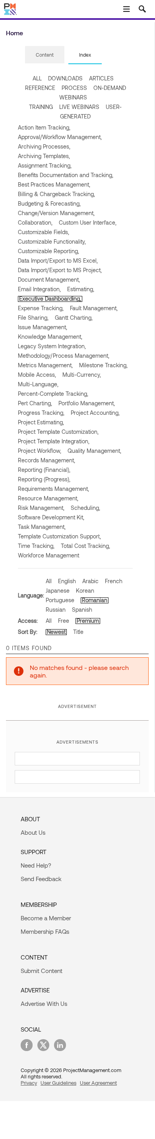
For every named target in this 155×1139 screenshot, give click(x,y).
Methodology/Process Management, (63, 355)
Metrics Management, (45, 365)
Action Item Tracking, (44, 127)
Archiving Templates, (44, 156)
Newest (56, 631)
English (67, 581)
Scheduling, (85, 507)
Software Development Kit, (51, 517)
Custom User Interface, (87, 222)
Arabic (90, 581)
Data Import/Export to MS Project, (60, 270)
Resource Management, (48, 498)
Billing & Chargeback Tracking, (56, 194)
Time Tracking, (36, 545)
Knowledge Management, (50, 336)
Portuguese (60, 600)
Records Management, (46, 460)
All (49, 581)
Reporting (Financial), (44, 469)
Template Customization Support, (59, 536)
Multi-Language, (38, 384)
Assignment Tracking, (45, 165)
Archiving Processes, (44, 146)
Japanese (58, 590)
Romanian (94, 600)
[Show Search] (142, 9)
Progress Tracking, (41, 412)
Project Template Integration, (53, 441)
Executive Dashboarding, (50, 298)
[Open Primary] (126, 9)
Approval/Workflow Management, (60, 137)
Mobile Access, (37, 374)
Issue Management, (42, 327)
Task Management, (42, 526)
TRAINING (41, 106)
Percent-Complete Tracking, (53, 393)
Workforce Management (48, 555)
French (113, 581)
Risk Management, (41, 507)
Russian (56, 609)
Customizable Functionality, (52, 241)
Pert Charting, (35, 403)
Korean (85, 590)
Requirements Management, (53, 488)
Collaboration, (35, 222)
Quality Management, (94, 450)
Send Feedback (41, 878)
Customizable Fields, (43, 232)
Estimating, (80, 289)
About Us (33, 832)
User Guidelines (58, 1083)
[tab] (44, 55)
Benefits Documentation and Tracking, (65, 175)
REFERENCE (40, 87)
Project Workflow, (39, 450)
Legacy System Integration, (52, 346)
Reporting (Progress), (44, 479)
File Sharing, (33, 317)
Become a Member (46, 918)
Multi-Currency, (81, 374)
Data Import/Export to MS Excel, (58, 260)
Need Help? (36, 865)
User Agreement (98, 1083)
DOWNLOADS (65, 78)
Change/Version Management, (56, 213)
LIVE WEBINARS (79, 106)
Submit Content (41, 970)
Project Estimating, (41, 422)
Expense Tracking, (41, 308)
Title (78, 631)
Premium (88, 620)
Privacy (29, 1083)
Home (14, 32)
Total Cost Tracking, (85, 545)
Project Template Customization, (58, 431)
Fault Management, (94, 308)
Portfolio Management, (86, 403)
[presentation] (44, 54)
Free (63, 620)
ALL (37, 78)
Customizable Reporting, (48, 251)
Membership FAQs (45, 931)
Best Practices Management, (54, 184)
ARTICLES (101, 78)
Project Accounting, (95, 412)
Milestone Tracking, (103, 365)
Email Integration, (39, 289)
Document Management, (49, 279)
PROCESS (74, 87)
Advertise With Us (44, 1003)
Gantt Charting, (74, 317)
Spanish (82, 609)
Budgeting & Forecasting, (49, 203)
